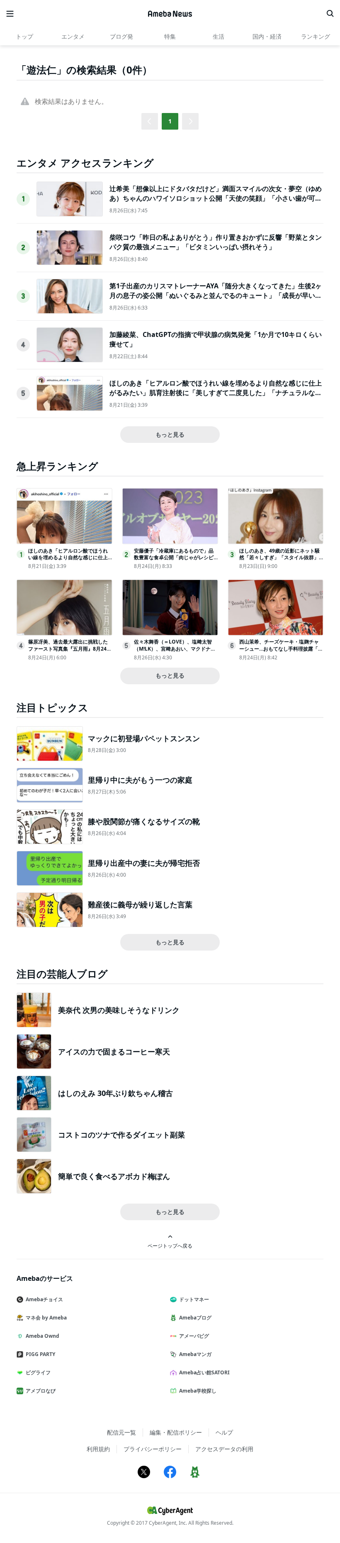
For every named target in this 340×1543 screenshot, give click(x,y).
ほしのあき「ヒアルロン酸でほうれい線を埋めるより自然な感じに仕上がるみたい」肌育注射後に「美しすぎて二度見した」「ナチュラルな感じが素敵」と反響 (215, 392)
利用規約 (98, 1449)
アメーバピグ (194, 1335)
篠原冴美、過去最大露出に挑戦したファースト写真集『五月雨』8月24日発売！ (70, 648)
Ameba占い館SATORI (204, 1372)
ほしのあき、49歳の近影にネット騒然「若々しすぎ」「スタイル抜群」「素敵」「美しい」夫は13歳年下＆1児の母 (281, 561)
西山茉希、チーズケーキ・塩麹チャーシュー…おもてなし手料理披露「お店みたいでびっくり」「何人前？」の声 (281, 652)
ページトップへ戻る (170, 1245)
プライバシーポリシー (153, 1449)
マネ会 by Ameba (46, 1317)
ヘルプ (224, 1432)
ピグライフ (38, 1372)
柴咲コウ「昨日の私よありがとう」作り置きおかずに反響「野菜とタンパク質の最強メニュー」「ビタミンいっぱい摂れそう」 (215, 242)
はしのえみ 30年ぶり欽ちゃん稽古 (115, 1093)
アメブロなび (41, 1390)
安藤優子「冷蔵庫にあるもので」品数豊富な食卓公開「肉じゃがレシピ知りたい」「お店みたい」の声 (174, 557)
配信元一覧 (121, 1432)
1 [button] (170, 121)
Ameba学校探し (197, 1390)
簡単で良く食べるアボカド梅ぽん (114, 1176)
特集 (170, 36)
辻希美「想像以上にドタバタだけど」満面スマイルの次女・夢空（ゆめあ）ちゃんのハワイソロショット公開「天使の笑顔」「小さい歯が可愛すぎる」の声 (215, 198)
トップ (24, 36)
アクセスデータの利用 (224, 1449)
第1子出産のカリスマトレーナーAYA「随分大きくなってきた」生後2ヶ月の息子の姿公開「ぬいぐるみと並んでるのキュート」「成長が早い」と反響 (215, 295)
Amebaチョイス (44, 1299)
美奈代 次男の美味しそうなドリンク (119, 1010)
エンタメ (73, 36)
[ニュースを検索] (330, 14)
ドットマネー (194, 1299)
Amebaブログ (195, 1317)
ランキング (315, 36)
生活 (218, 36)
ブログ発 (121, 36)
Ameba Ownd (42, 1335)
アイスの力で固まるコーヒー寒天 (114, 1052)
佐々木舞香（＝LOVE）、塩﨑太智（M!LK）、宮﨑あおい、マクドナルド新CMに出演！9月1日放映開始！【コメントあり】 (175, 652)
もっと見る (170, 434)
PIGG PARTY (40, 1354)
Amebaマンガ (195, 1354)
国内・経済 (267, 36)
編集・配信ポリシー (176, 1432)
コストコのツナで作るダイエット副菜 (121, 1135)
